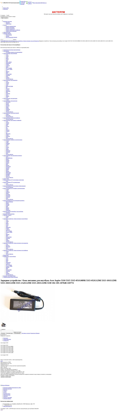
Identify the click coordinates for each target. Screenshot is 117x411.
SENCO (8, 176)
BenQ (7, 58)
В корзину (3, 333)
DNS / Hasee (9, 62)
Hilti (7, 164)
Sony (7, 76)
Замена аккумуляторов (11, 31)
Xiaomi (7, 96)
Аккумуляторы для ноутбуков (10, 53)
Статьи (4, 391)
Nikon (7, 149)
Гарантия (5, 396)
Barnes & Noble (9, 86)
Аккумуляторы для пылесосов (10, 100)
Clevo (7, 59)
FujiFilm (8, 143)
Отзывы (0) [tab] (5, 340)
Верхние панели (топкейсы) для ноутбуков (13, 211)
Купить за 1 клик (17, 333)
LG (6, 70)
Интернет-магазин (7, 21)
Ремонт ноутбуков (10, 27)
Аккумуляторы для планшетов (10, 80)
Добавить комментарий (6, 376)
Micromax (8, 133)
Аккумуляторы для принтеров (10, 98)
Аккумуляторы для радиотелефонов (11, 117)
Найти (14, 39)
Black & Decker (9, 201)
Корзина (8, 22)
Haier (7, 66)
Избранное (3, 335)
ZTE (7, 97)
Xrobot (7, 110)
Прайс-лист (8, 23)
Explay (7, 126)
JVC (7, 145)
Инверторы (6, 255)
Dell (7, 60)
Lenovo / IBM (9, 69)
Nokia (7, 134)
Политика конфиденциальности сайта (12, 387)
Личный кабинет (7, 33)
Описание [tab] (5, 338)
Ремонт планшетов (10, 28)
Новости (5, 390)
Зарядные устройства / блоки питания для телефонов (15, 250)
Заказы (7, 36)
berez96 (22, 4)
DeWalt (7, 160)
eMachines (8, 63)
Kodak (7, 147)
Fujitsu (7, 64)
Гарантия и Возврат (35, 333)
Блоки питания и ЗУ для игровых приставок (13, 179)
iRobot (7, 104)
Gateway (8, 65)
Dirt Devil (8, 102)
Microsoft (8, 91)
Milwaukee (8, 172)
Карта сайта (6, 7)
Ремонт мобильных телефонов (13, 30)
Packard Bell (8, 74)
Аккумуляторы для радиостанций (11, 113)
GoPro (7, 144)
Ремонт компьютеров (11, 26)
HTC (7, 128)
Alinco (7, 114)
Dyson (7, 103)
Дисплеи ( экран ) (7, 215)
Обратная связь (6, 32)
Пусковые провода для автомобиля (14, 52)
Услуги (4, 25)
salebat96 (23, 2)
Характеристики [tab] (7, 339)
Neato (7, 107)
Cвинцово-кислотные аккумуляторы (11, 49)
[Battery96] (58, 12)
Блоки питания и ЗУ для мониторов (11, 182)
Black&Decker (9, 158)
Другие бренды (9, 79)
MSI (7, 72)
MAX (7, 170)
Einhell (7, 161)
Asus (7, 57)
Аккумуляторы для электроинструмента (12, 155)
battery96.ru (23, 1)
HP (6, 87)
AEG (7, 156)
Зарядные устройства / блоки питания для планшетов (15, 243)
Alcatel (7, 82)
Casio (7, 142)
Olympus (8, 194)
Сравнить (8, 335)
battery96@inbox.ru (7, 406)
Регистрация (9, 34)
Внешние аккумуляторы (8, 213)
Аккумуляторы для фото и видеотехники (12, 139)
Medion (7, 71)
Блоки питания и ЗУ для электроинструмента (13, 200)
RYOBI (7, 175)
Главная (2, 41)
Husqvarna (8, 166)
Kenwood (8, 115)
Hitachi (7, 165)
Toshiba (7, 77)
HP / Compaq (9, 68)
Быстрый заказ (9, 333)
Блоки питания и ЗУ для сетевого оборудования (14, 186)
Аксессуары (6, 178)
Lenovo (7, 89)
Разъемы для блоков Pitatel (9, 275)
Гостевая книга (6, 393)
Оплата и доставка (7, 397)
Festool (7, 162)
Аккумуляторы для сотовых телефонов (12, 120)
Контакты (5, 9)
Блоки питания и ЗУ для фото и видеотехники (14, 188)
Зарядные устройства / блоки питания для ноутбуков (25, 41)
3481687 (30, 2)
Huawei (7, 88)
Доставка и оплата (26, 333)
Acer (38, 41)
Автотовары (6, 51)
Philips (7, 108)
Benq (7, 260)
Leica (7, 148)
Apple (7, 55)
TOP (2, 409)
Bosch (7, 159)
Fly (6, 127)
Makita (7, 169)
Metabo (7, 171)
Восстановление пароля (11, 37)
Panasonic (8, 150)
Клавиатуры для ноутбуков (9, 256)
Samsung (8, 75)
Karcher (7, 105)
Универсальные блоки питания (10, 277)
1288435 (30, 3)
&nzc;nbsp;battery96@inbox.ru (39, 2)
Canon (7, 99)
